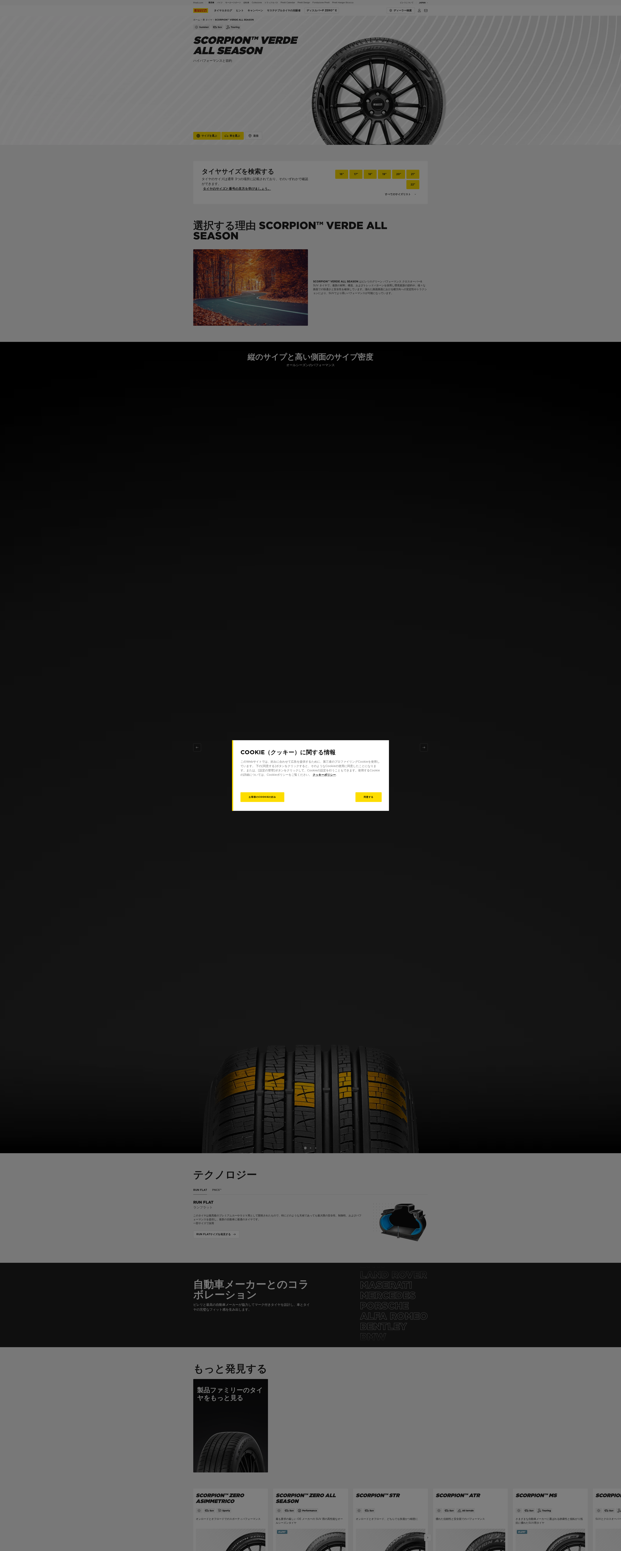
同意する (368, 797)
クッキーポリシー (324, 774)
